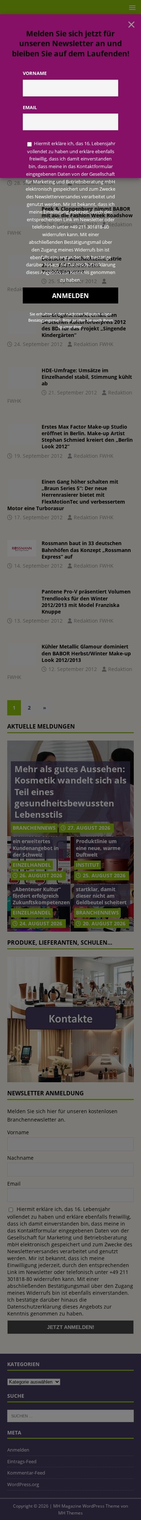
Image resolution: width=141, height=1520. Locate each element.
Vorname (35, 73)
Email (30, 107)
